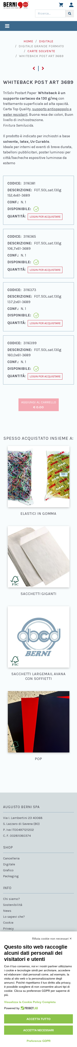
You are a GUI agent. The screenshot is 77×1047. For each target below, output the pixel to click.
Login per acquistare (45, 216)
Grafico (8, 870)
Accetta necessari (38, 1030)
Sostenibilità (12, 905)
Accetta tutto (38, 1019)
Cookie (8, 922)
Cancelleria (11, 858)
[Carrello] (61, 6)
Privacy (8, 928)
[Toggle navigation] (7, 26)
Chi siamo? (11, 899)
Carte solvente (41, 51)
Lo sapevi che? (14, 917)
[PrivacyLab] (29, 1008)
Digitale (46, 41)
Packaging (11, 876)
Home (28, 41)
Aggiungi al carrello (38, 404)
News (7, 911)
